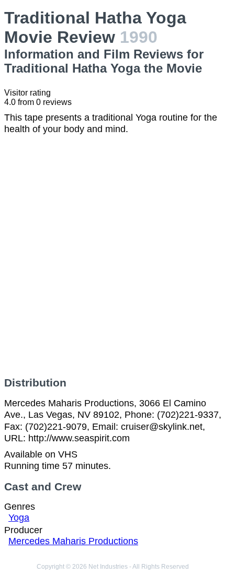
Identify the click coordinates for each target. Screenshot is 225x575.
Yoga (18, 517)
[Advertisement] (112, 256)
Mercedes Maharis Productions (73, 541)
